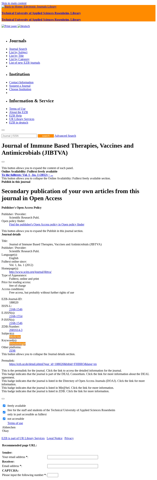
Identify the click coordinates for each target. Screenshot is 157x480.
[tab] (78, 171)
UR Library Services (21, 119)
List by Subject (18, 52)
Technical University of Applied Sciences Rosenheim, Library (41, 13)
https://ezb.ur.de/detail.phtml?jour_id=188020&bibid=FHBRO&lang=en (53, 364)
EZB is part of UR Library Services (23, 438)
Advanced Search (65, 135)
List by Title (16, 55)
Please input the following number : (24, 475)
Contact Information (21, 82)
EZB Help (15, 115)
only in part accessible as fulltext (27, 414)
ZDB (12, 350)
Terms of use (15, 423)
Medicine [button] (15, 336)
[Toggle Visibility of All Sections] (3, 161)
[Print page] (10, 26)
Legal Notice (54, 438)
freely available (16, 405)
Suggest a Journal (19, 85)
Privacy (69, 438)
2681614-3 (15, 330)
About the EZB (18, 112)
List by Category (19, 59)
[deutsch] (24, 26)
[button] (29, 171)
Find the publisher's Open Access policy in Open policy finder (46, 224)
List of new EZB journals (24, 62)
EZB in (18, 122)
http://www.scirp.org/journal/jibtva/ (30, 271)
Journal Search (18, 48)
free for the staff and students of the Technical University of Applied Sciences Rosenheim (61, 410)
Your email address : (15, 457)
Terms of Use (17, 108)
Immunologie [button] (17, 343)
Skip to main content (14, 3)
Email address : (12, 466)
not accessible (15, 418)
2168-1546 (15, 309)
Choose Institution (20, 89)
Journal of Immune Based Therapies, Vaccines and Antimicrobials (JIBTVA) (68, 149)
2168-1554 (15, 316)
